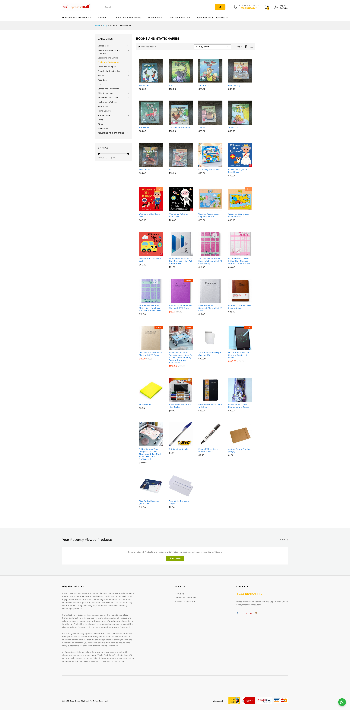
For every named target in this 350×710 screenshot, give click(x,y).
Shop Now (175, 558)
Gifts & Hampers (105, 93)
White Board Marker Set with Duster (180, 405)
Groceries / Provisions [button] (77, 17)
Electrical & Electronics (128, 18)
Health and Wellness (107, 102)
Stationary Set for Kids (209, 169)
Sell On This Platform (185, 601)
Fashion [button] (102, 18)
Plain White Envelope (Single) (179, 502)
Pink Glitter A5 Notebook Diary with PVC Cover (180, 306)
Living (100, 120)
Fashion (101, 75)
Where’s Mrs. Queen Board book (237, 170)
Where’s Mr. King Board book (150, 215)
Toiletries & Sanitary (179, 18)
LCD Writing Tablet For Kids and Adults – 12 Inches (239, 354)
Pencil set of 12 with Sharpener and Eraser (238, 405)
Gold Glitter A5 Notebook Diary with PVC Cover (150, 353)
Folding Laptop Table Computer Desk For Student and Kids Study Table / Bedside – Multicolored (150, 454)
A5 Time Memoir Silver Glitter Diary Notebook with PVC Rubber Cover (239, 260)
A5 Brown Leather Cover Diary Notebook (239, 306)
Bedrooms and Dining (108, 58)
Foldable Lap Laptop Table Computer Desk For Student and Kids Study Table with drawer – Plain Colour (181, 357)
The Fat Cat (233, 127)
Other (100, 124)
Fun (99, 84)
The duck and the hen (179, 127)
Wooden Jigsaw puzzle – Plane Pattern (239, 215)
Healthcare (103, 106)
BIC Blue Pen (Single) (178, 449)
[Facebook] (237, 613)
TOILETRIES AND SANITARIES (111, 133)
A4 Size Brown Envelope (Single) (239, 450)
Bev (170, 169)
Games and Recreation (108, 89)
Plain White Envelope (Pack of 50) (149, 502)
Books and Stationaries (108, 62)
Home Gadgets (104, 111)
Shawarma (103, 128)
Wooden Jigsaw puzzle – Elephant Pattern (209, 215)
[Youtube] (251, 613)
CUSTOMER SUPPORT (249, 6)
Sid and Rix (144, 85)
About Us (179, 594)
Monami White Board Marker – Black (208, 450)
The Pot (202, 127)
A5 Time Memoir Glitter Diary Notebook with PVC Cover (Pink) (210, 260)
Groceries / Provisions (108, 97)
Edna (171, 85)
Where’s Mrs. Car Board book (150, 259)
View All (284, 540)
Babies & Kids (104, 46)
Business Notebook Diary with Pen (210, 405)
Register (284, 8)
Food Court (103, 80)
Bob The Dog (234, 85)
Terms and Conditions (185, 597)
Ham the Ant (145, 169)
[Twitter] (242, 613)
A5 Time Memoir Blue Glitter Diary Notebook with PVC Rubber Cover (150, 307)
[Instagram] (256, 613)
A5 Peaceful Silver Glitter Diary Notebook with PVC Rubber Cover (180, 260)
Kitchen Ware (155, 18)
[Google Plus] (246, 613)
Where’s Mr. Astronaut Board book (179, 215)
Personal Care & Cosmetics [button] (210, 18)
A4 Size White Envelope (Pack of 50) (209, 353)
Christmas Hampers (107, 66)
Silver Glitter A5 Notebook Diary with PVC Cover (210, 307)
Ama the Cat (204, 85)
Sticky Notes (145, 404)
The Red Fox (144, 127)
